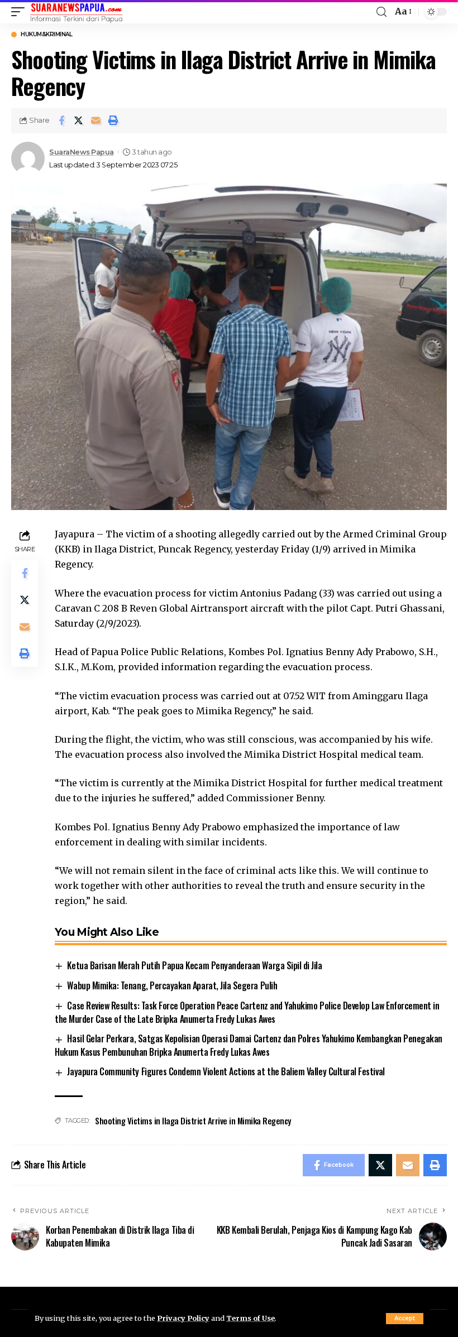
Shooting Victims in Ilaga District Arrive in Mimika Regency (193, 1120)
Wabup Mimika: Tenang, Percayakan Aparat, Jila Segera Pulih (172, 985)
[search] (381, 12)
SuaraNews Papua (81, 152)
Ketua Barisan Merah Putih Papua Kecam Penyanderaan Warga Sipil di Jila (194, 965)
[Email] (96, 120)
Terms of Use (250, 1318)
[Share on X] (79, 120)
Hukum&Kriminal (46, 34)
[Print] (113, 120)
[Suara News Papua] (76, 11)
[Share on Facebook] (61, 120)
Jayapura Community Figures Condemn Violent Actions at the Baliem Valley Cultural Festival (225, 1071)
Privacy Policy (183, 1318)
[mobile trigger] (20, 11)
